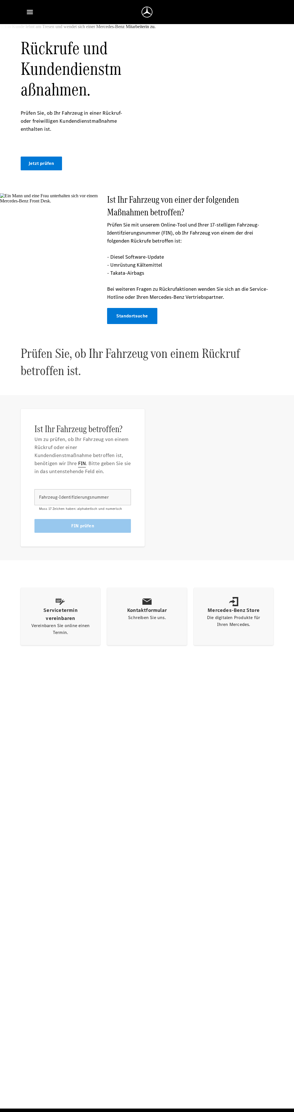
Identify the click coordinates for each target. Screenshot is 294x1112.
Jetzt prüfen (41, 163)
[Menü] (30, 12)
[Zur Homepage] (147, 12)
